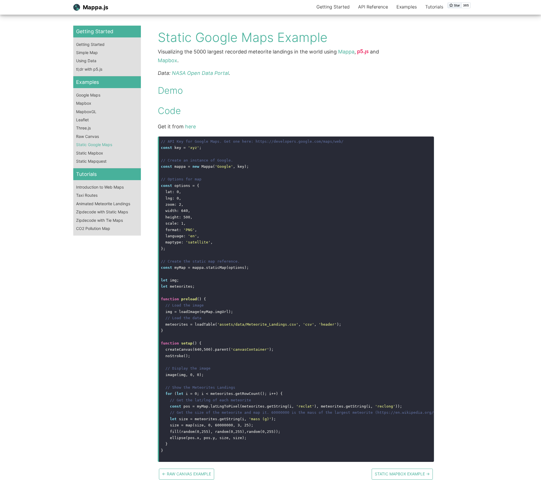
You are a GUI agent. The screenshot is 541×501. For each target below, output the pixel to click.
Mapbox (83, 103)
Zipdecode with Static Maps (102, 211)
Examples (406, 7)
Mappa (346, 52)
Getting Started (333, 7)
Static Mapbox (89, 153)
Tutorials (434, 7)
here (190, 126)
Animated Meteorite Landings (103, 203)
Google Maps (88, 95)
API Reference (373, 7)
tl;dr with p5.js (89, 69)
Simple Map (87, 52)
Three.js (83, 128)
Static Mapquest (91, 161)
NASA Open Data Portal (200, 73)
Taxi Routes (86, 195)
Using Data (86, 60)
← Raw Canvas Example (186, 473)
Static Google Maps (94, 144)
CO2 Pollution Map (93, 228)
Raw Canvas (87, 136)
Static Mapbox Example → (402, 473)
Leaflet (82, 119)
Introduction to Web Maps (100, 187)
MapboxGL (86, 111)
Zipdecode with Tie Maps (99, 220)
